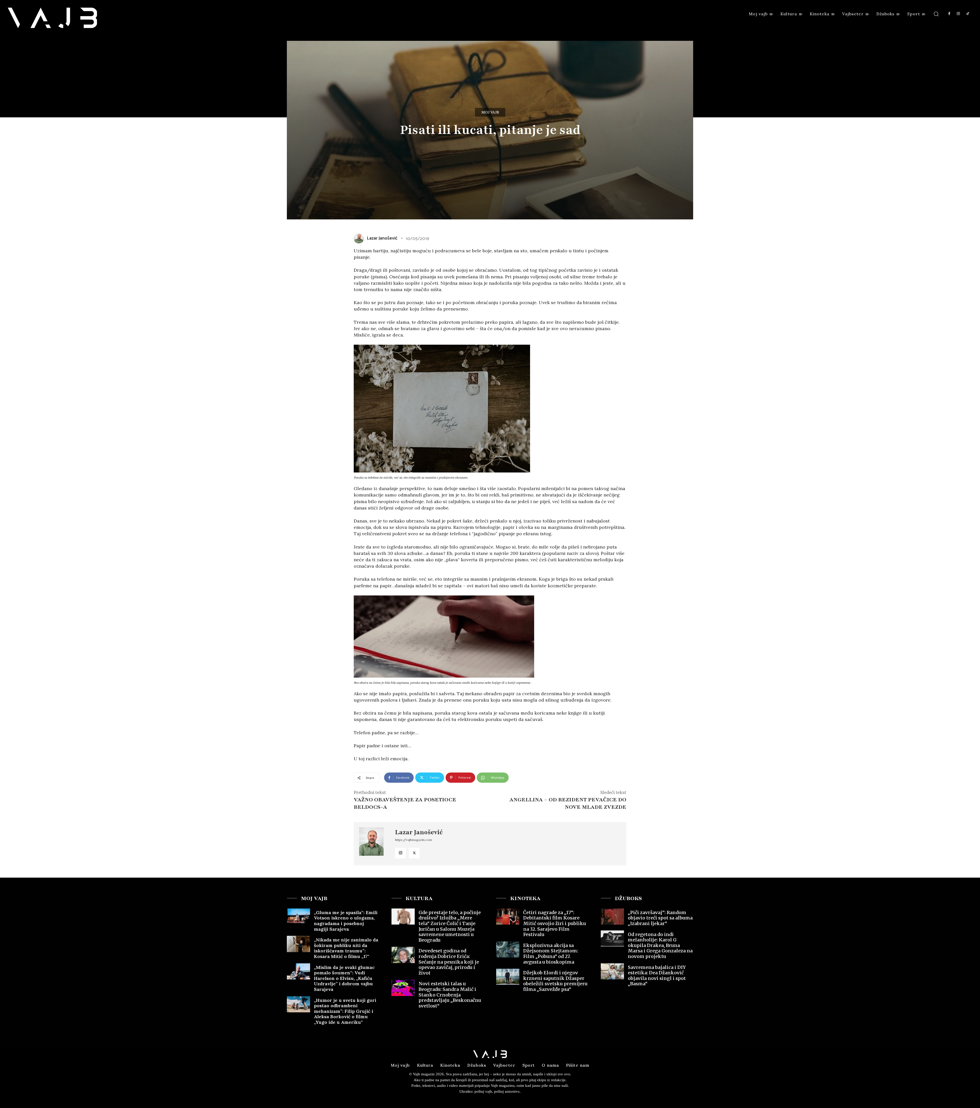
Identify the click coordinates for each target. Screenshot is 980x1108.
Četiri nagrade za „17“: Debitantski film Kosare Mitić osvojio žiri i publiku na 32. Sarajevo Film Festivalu (554, 923)
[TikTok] (967, 13)
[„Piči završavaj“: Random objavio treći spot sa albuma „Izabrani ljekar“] (612, 916)
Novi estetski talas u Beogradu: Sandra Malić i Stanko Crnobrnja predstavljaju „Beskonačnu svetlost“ (450, 995)
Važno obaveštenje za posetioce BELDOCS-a (405, 803)
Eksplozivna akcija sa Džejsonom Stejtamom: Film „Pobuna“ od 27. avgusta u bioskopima (550, 953)
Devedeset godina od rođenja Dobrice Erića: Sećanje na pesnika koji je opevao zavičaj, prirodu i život (449, 962)
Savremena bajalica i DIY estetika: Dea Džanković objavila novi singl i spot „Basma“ (657, 975)
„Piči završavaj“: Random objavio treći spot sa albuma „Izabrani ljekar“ (660, 918)
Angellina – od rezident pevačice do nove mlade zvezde (567, 803)
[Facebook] (949, 13)
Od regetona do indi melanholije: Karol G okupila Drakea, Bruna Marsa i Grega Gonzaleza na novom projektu (660, 945)
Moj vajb (490, 112)
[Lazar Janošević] (360, 238)
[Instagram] (958, 13)
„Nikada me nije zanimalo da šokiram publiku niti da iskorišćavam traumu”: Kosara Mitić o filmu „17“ (346, 948)
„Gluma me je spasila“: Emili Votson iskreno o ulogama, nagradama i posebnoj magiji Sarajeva (345, 921)
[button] (936, 14)
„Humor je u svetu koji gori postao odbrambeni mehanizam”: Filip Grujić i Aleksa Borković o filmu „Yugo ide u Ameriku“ (345, 1011)
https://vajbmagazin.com (413, 840)
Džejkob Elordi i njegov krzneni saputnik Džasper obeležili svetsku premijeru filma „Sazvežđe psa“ (555, 981)
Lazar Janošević (382, 238)
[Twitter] (414, 853)
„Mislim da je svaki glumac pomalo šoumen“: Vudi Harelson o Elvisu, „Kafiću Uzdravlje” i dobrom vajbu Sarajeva (344, 978)
